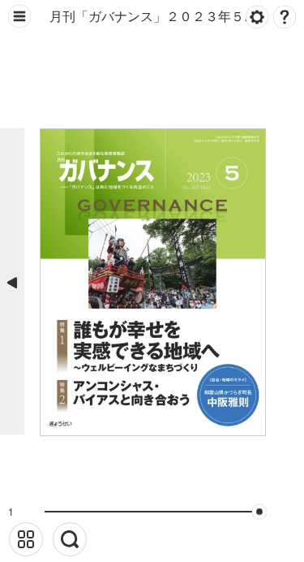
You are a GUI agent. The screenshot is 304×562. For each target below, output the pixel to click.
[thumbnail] (26, 539)
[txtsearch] (70, 539)
